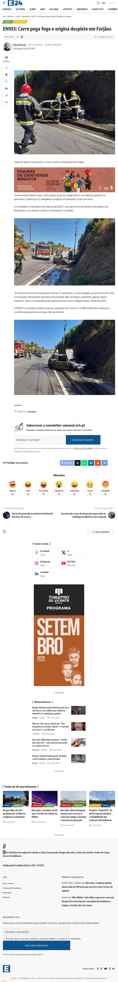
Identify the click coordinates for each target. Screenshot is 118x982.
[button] (5, 3)
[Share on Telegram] (6, 95)
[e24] (15, 3)
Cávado (8, 22)
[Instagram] (45, 563)
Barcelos (35, 750)
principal (32, 411)
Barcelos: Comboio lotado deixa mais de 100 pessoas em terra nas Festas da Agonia (87, 886)
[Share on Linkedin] (6, 88)
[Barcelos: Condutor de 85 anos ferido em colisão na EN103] (45, 798)
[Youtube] (72, 563)
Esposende (20, 22)
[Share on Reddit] (98, 463)
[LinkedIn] (45, 574)
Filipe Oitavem (19, 44)
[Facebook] (45, 553)
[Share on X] (22, 37)
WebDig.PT (78, 978)
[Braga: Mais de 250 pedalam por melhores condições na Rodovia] (16, 798)
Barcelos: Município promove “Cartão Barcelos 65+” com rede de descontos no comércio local (49, 742)
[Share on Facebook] (17, 37)
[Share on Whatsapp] (6, 81)
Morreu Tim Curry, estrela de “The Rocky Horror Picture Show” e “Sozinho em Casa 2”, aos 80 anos (50, 726)
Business (95, 805)
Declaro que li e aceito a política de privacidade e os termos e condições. (43, 938)
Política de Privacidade (83, 448)
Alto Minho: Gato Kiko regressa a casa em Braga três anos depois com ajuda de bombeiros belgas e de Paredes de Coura (88, 901)
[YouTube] (106, 969)
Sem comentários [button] (102, 532)
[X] (72, 553)
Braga (34, 718)
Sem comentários (55, 44)
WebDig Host (100, 978)
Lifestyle (35, 734)
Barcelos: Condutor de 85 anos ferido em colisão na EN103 (45, 813)
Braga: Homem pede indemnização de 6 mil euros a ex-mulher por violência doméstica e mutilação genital (50, 710)
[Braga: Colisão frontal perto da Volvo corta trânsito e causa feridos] (78, 758)
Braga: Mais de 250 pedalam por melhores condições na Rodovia (14, 813)
